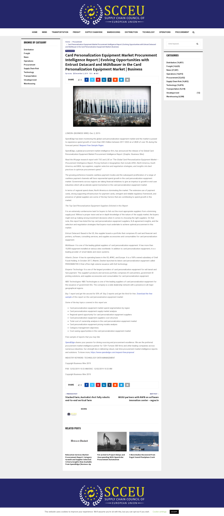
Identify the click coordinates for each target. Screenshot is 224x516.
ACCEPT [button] (174, 512)
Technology (148, 32)
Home (34, 32)
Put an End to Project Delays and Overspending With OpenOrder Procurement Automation (111, 457)
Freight (76, 32)
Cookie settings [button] (159, 512)
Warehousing (113, 32)
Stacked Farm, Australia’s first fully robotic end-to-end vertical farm (87, 398)
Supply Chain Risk (93, 32)
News (44, 32)
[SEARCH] (197, 43)
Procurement (182, 32)
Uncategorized (30, 80)
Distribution (131, 32)
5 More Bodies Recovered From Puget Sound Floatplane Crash (142, 456)
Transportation (60, 32)
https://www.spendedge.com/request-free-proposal (112, 352)
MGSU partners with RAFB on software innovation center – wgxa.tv (138, 398)
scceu (69, 73)
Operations (165, 32)
